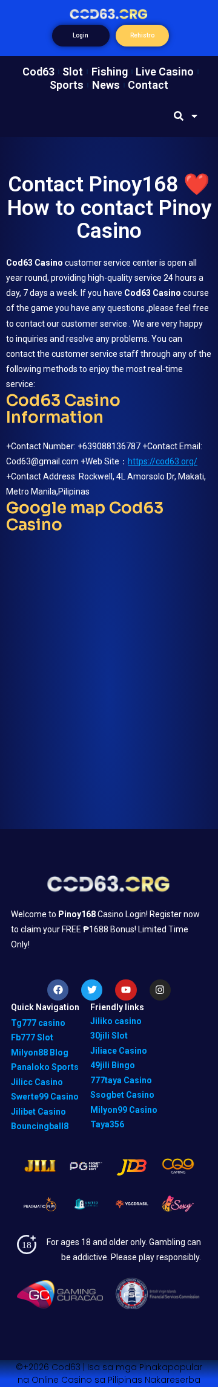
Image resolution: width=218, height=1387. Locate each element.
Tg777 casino (38, 1023)
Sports (67, 84)
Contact (148, 84)
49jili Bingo (112, 1065)
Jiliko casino (116, 1021)
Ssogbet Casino (122, 1095)
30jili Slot (109, 1035)
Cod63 (38, 71)
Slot (72, 71)
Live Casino (165, 71)
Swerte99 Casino (45, 1096)
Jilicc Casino (37, 1082)
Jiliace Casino (118, 1050)
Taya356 (107, 1124)
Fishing (109, 71)
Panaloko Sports (45, 1067)
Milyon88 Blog (39, 1052)
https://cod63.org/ (162, 461)
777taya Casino (121, 1080)
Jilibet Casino (38, 1111)
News (106, 84)
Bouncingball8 (39, 1126)
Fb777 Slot (32, 1037)
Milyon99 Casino (123, 1110)
